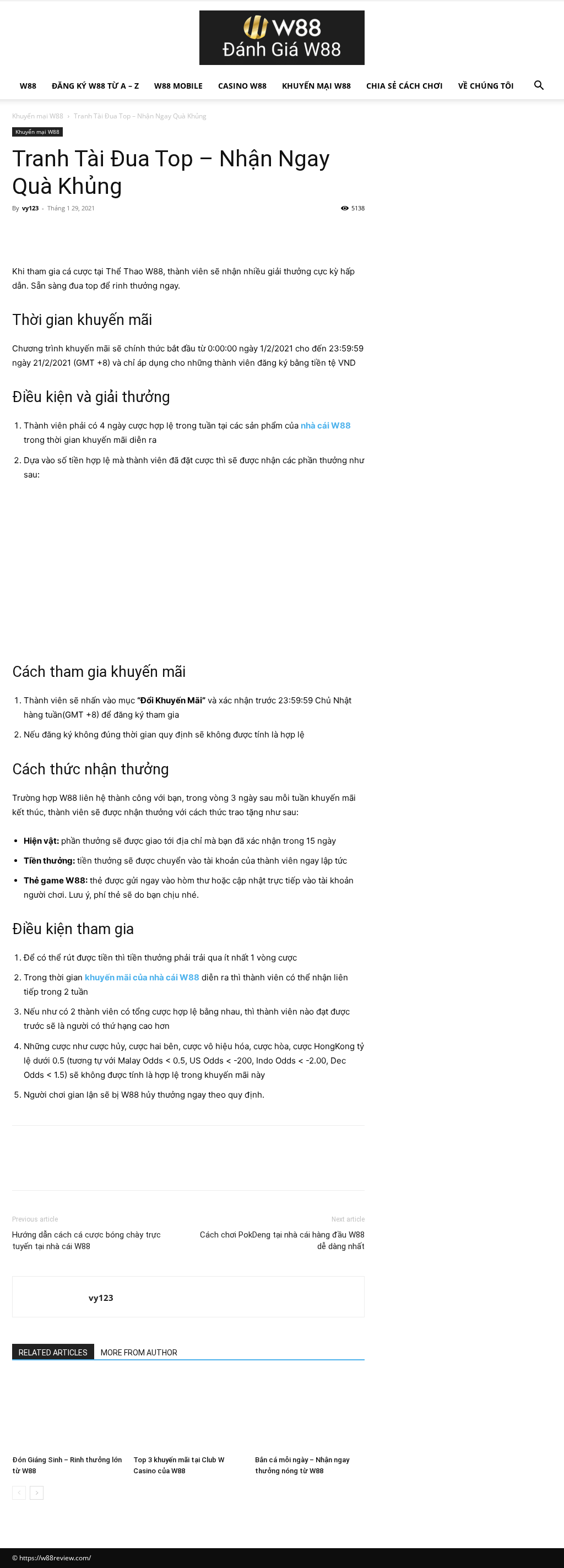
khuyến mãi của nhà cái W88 (142, 977)
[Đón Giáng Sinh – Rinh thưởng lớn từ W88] (67, 1413)
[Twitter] (48, 233)
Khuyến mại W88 (316, 85)
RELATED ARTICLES (53, 1352)
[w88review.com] (282, 37)
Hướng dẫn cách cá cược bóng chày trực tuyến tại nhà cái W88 (86, 1240)
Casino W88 (242, 85)
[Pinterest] (74, 233)
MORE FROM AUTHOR (139, 1352)
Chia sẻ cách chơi (404, 85)
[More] (125, 233)
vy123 (30, 208)
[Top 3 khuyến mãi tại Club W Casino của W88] (188, 1413)
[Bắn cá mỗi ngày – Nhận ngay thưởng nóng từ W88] (310, 1413)
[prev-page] (19, 1493)
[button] (538, 87)
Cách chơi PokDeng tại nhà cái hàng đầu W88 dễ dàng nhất (282, 1240)
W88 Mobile (178, 85)
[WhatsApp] (99, 233)
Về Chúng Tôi (486, 85)
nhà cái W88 (326, 425)
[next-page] (37, 1493)
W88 (28, 85)
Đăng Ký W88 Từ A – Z (95, 85)
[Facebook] (23, 233)
